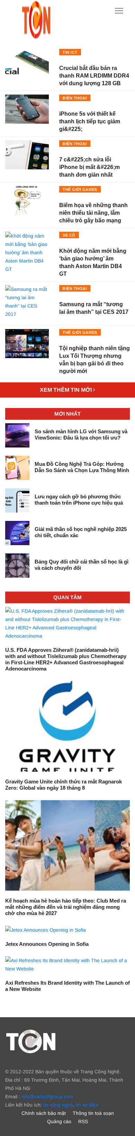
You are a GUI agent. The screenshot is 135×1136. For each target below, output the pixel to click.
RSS (83, 1121)
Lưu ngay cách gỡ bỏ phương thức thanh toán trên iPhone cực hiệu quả (79, 500)
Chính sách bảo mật (43, 1113)
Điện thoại (75, 98)
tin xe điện (87, 1105)
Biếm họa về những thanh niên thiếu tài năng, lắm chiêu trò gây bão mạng (93, 212)
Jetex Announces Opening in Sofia (47, 944)
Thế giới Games (80, 189)
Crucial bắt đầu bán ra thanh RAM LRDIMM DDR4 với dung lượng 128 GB (94, 75)
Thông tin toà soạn (93, 1113)
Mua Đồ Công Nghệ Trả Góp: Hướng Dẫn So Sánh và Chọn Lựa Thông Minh (82, 467)
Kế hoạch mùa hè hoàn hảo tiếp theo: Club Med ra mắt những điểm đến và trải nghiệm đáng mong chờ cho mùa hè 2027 (65, 907)
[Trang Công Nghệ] (30, 1041)
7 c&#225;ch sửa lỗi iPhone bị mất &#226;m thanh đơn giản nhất (89, 167)
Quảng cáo (59, 1121)
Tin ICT (70, 52)
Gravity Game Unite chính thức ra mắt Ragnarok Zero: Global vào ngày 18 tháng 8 (63, 785)
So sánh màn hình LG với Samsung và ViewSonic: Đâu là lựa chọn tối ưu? (81, 434)
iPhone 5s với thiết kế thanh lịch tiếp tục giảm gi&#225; (89, 121)
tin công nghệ (58, 1105)
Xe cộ (69, 235)
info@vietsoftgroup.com (47, 1096)
